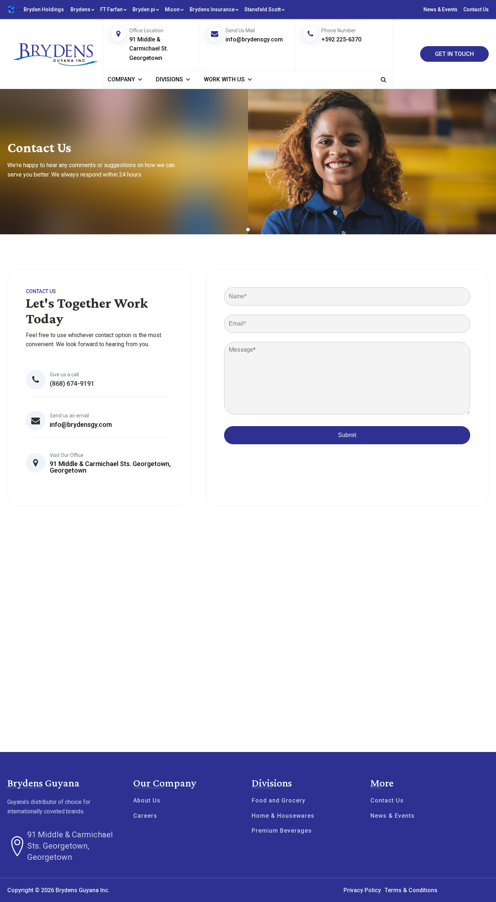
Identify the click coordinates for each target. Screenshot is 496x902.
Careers (145, 816)
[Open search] (383, 79)
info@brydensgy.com (81, 424)
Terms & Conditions (411, 890)
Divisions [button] (169, 79)
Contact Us (476, 9)
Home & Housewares (283, 816)
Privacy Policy (362, 890)
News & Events (440, 9)
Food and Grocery (278, 800)
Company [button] (121, 79)
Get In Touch (454, 53)
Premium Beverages (282, 831)
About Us (146, 800)
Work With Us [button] (224, 79)
